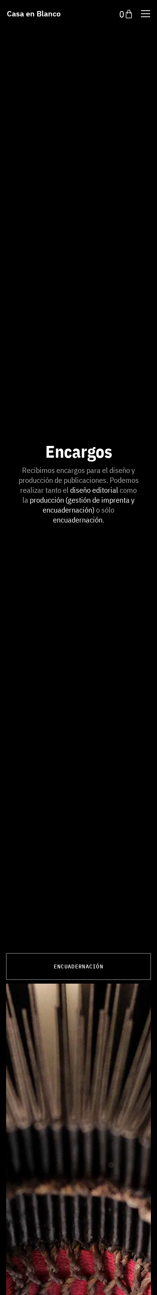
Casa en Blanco (34, 13)
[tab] (78, 966)
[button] (14, 1268)
